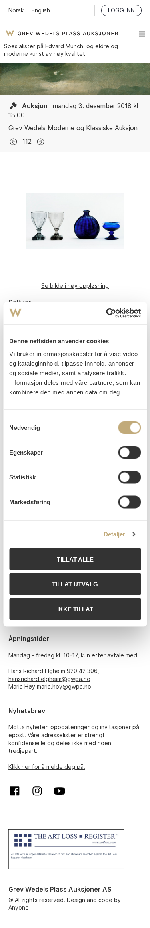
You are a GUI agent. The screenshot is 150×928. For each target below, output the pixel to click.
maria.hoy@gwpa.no (64, 686)
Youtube (59, 791)
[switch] (129, 452)
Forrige (13, 142)
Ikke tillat (75, 608)
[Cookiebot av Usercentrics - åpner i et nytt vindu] (107, 313)
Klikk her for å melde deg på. (46, 766)
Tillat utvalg (75, 584)
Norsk (16, 10)
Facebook (14, 791)
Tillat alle (75, 559)
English (41, 10)
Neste (41, 142)
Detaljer (115, 534)
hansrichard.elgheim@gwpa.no (49, 678)
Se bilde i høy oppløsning (75, 285)
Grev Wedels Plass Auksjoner (62, 33)
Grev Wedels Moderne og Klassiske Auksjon (73, 128)
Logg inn (121, 10)
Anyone (18, 907)
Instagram (37, 791)
